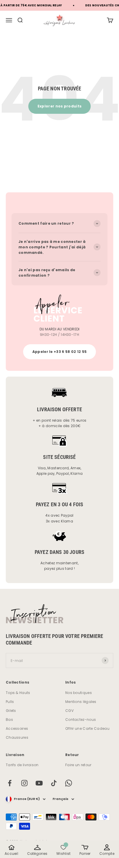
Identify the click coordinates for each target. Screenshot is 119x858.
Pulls (10, 701)
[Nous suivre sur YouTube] (39, 783)
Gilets (11, 710)
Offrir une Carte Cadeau (87, 728)
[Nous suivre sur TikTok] (54, 783)
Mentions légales (80, 701)
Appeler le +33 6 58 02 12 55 (59, 351)
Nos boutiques (78, 692)
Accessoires (17, 728)
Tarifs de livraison (22, 764)
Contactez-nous (80, 719)
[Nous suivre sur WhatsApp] (68, 783)
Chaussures (17, 737)
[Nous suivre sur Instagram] (24, 783)
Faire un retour (78, 764)
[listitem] (11, 850)
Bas (9, 719)
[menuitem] (110, 20)
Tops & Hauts (18, 692)
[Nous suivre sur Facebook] (10, 783)
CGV (69, 710)
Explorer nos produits (59, 106)
